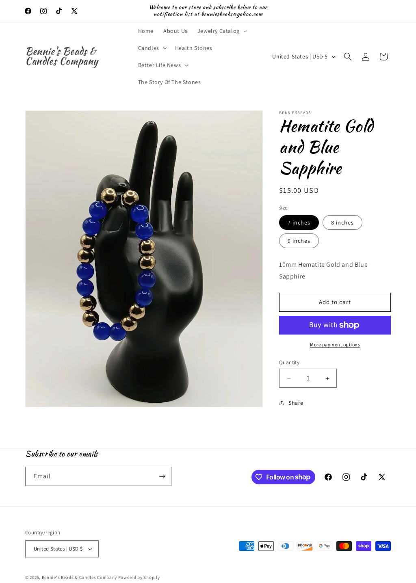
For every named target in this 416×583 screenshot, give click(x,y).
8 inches (342, 222)
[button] (222, 30)
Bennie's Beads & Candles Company (79, 577)
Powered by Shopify (139, 577)
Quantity (289, 362)
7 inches (299, 222)
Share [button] (295, 402)
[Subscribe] (162, 476)
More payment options (335, 344)
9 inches (299, 240)
